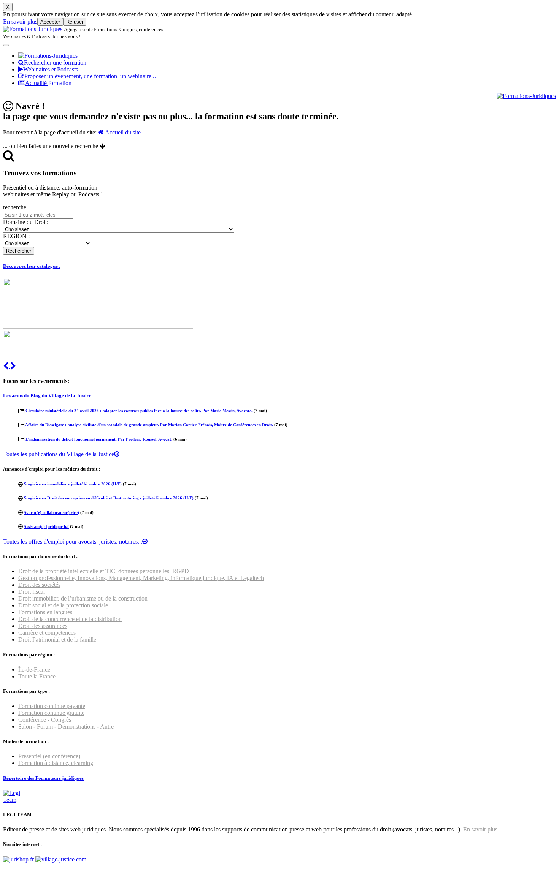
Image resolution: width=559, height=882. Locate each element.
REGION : (16, 236)
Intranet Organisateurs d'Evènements (47, 872)
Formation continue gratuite (51, 713)
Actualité (48, 83)
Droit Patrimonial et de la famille (57, 639)
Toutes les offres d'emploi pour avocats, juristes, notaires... (72, 541)
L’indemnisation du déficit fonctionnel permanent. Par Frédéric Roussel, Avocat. (98, 439)
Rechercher (55, 62)
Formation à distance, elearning (55, 763)
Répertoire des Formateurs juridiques (43, 778)
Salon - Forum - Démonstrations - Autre (66, 726)
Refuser (74, 22)
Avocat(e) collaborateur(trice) (51, 512)
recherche (14, 207)
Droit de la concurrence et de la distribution (70, 619)
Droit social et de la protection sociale (63, 605)
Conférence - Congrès (44, 719)
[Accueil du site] (33, 29)
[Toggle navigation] (6, 45)
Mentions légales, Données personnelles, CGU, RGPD (161, 872)
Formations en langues (45, 612)
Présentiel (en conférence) (49, 756)
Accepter (50, 22)
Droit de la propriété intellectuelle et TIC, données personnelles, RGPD (103, 571)
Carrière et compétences (47, 632)
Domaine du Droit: (25, 222)
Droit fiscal (31, 591)
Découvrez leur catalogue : (31, 266)
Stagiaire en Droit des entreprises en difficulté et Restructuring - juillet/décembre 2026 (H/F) (109, 498)
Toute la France (37, 676)
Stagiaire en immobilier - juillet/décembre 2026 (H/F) (73, 484)
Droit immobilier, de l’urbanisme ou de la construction (83, 598)
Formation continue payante (51, 706)
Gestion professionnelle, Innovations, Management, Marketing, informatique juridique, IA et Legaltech (141, 578)
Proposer (90, 76)
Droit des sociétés (39, 585)
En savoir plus (20, 21)
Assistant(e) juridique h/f (46, 526)
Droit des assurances (42, 626)
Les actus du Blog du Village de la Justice (47, 395)
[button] (6, 366)
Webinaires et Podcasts (50, 69)
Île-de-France (34, 669)
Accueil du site (122, 132)
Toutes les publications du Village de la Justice (58, 454)
